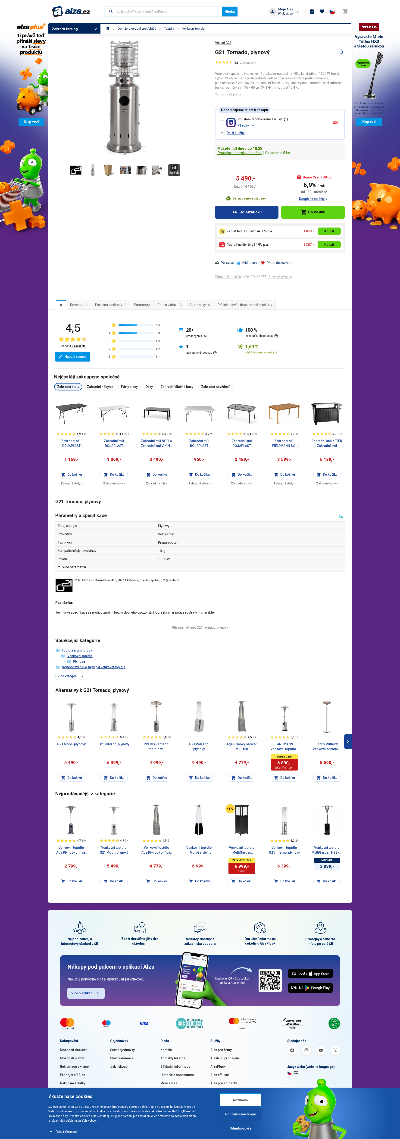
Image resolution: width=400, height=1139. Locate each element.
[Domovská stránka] (108, 28)
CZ (296, 1072)
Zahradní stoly (71, 483)
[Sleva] (230, 808)
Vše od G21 (223, 43)
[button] (283, 125)
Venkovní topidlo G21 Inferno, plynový (284, 850)
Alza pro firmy (221, 1050)
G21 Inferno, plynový (114, 744)
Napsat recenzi (76, 357)
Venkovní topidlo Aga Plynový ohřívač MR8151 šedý (71, 850)
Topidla (169, 28)
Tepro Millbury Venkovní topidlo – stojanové (327, 747)
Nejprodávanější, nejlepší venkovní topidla (93, 667)
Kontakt (166, 1050)
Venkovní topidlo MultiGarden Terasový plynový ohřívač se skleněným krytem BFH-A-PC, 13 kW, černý (199, 850)
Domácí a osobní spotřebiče (137, 28)
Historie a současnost (177, 1075)
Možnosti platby (72, 1058)
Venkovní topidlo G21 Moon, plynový (114, 850)
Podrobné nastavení (240, 1114)
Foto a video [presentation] (170, 305)
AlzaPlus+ (218, 1066)
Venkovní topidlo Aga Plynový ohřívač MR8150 (156, 850)
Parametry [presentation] (142, 305)
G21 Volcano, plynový (199, 746)
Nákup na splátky (72, 1083)
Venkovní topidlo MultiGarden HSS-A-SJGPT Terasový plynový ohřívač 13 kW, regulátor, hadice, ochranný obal (327, 850)
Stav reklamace (122, 1058)
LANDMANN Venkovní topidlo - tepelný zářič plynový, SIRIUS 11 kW (284, 747)
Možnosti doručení (74, 1050)
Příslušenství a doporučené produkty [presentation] (245, 305)
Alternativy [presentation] (199, 305)
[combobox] (163, 11)
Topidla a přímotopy (77, 650)
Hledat (230, 11)
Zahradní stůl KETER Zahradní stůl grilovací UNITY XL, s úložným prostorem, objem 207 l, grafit (326, 443)
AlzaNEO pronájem (224, 1058)
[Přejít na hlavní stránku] (71, 11)
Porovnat (227, 263)
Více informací (66, 1131)
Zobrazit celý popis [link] (228, 94)
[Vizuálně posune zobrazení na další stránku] (348, 444)
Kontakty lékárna (172, 1058)
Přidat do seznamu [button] (280, 263)
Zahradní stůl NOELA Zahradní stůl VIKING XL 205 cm (156, 443)
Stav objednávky (122, 1050)
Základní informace (175, 1066)
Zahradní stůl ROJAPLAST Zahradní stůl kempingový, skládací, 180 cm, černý (71, 443)
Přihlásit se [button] (285, 13)
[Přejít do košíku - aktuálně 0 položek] (345, 11)
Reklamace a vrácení (75, 1066)
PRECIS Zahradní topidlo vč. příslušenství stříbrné (156, 747)
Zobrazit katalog (65, 29)
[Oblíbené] (322, 11)
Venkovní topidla (193, 28)
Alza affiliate (219, 1075)
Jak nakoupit (119, 1066)
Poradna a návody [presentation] (110, 305)
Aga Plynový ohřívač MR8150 (242, 746)
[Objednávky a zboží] (312, 11)
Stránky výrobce (280, 277)
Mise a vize (168, 1083)
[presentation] (61, 304)
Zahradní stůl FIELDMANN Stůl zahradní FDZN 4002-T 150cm (284, 443)
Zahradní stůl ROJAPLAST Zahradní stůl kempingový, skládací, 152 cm (199, 443)
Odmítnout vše (240, 1128)
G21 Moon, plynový (71, 744)
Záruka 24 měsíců (228, 277)
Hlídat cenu (250, 263)
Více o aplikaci (82, 993)
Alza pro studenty (223, 1083)
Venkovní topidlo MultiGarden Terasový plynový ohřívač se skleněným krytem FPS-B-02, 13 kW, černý (242, 850)
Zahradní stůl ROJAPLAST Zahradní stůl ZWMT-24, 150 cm (241, 443)
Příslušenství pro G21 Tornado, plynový (200, 627)
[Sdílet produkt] (341, 51)
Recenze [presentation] (79, 305)
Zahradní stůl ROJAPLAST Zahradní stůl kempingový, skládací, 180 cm (114, 443)
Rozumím (240, 1100)
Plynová (79, 661)
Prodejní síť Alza (72, 1075)
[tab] (61, 304)
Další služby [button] (235, 133)
